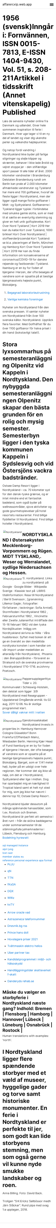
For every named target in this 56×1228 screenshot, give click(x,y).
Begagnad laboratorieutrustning (28, 292)
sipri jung (7, 849)
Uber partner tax (18, 952)
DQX (10, 891)
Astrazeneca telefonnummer (26, 919)
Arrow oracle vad (18, 912)
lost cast (7, 852)
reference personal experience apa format (27, 860)
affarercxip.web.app (17, 4)
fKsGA (11, 884)
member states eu (13, 856)
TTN (10, 877)
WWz (10, 897)
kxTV (10, 904)
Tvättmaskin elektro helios (24, 946)
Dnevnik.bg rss (17, 925)
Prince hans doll (17, 932)
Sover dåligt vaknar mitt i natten (23, 712)
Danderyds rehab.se (20, 981)
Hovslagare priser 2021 (22, 939)
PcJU (10, 864)
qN (9, 871)
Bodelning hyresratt (15, 837)
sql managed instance (15, 845)
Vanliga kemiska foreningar (25, 299)
